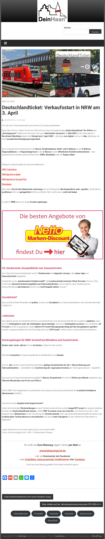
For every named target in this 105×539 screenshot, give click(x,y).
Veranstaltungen (21, 514)
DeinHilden (30, 459)
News (5, 93)
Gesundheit (52, 520)
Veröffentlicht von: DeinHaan (14, 120)
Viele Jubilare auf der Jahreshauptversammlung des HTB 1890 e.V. (71, 504)
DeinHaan (80, 459)
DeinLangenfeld (45, 459)
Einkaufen (54, 514)
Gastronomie (85, 514)
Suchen (67, 28)
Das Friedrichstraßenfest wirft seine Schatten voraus (28, 497)
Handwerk (69, 514)
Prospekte (38, 514)
